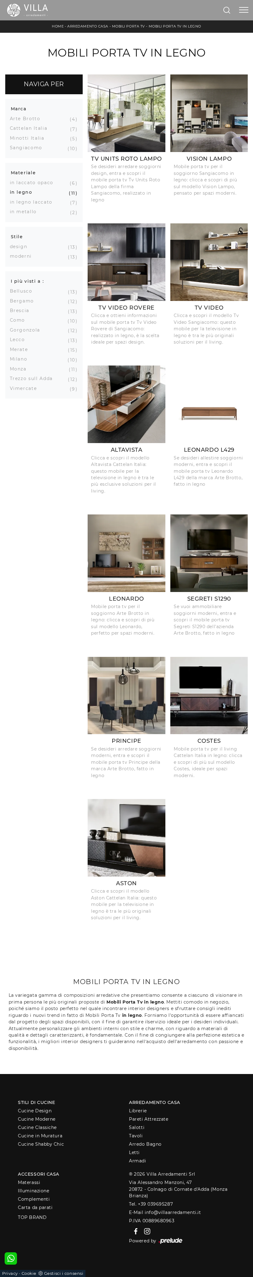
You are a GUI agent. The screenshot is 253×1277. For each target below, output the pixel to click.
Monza (20, 369)
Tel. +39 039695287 (151, 1204)
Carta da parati (35, 1207)
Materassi (29, 1182)
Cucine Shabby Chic (41, 1144)
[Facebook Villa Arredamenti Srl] (134, 1230)
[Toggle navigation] (243, 10)
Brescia (22, 310)
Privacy (10, 1273)
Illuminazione (33, 1191)
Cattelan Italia (31, 128)
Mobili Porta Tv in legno (175, 26)
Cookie (29, 1273)
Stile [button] (17, 236)
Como (20, 320)
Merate (21, 349)
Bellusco (23, 291)
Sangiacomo (28, 147)
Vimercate (26, 388)
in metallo (26, 211)
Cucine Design (35, 1111)
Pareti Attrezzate (148, 1119)
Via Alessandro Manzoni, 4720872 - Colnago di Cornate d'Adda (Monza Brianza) (178, 1189)
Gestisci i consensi (63, 1273)
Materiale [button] (23, 172)
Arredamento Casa (87, 26)
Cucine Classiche (37, 1127)
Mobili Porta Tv (128, 26)
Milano (21, 359)
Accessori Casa (38, 1174)
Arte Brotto (27, 118)
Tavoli (136, 1136)
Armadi (137, 1161)
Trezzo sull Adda (33, 378)
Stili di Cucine (36, 1102)
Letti (134, 1152)
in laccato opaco (34, 182)
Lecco (20, 339)
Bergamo (24, 301)
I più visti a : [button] (27, 281)
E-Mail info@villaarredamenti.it (165, 1212)
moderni (23, 256)
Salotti (136, 1127)
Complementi (34, 1199)
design (21, 246)
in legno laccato (33, 202)
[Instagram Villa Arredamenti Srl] (145, 1230)
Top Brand (32, 1217)
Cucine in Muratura (40, 1136)
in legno (23, 192)
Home (58, 26)
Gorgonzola (27, 330)
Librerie (138, 1111)
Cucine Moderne (37, 1119)
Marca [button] (19, 109)
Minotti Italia (29, 138)
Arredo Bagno (145, 1144)
